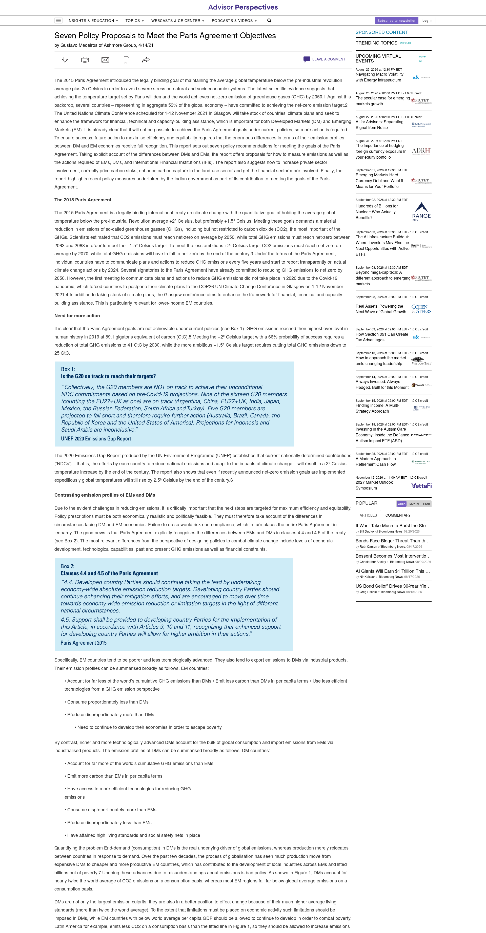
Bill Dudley (367, 531)
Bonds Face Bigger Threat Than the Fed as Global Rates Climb (419, 540)
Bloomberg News (390, 531)
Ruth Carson (368, 546)
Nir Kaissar (367, 576)
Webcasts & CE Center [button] (176, 20)
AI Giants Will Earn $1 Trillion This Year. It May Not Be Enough (418, 570)
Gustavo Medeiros (78, 44)
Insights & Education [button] (91, 20)
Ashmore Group (120, 44)
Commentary (398, 515)
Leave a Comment (328, 59)
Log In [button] (427, 20)
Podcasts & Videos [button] (233, 20)
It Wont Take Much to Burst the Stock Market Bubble (408, 525)
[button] (65, 60)
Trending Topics (376, 42)
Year (426, 503)
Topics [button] (133, 20)
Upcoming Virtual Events (378, 58)
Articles (368, 515)
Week (402, 503)
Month (414, 503)
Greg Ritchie (368, 591)
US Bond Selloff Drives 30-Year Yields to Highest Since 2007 (417, 585)
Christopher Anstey (373, 561)
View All (405, 43)
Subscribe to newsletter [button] (397, 20)
